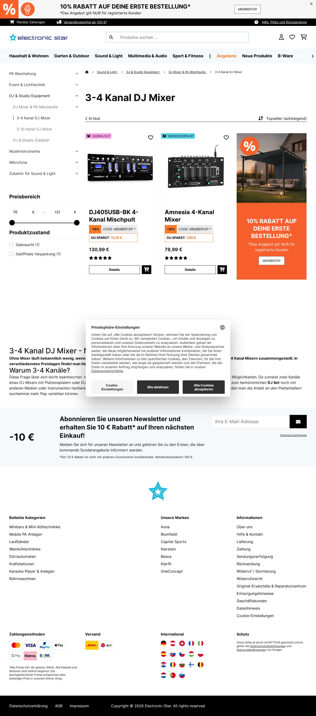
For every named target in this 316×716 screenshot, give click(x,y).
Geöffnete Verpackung (38, 254)
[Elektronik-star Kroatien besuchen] (163, 664)
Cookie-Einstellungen (255, 615)
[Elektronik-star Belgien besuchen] (200, 664)
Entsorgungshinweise (255, 593)
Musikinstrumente (24, 151)
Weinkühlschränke (24, 549)
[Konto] (281, 37)
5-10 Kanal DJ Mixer (34, 129)
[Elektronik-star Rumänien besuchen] (173, 664)
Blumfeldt (169, 534)
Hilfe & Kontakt (250, 534)
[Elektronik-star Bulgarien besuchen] (182, 664)
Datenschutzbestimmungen (268, 646)
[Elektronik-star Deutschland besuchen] (163, 643)
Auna (165, 527)
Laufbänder (19, 541)
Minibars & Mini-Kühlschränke (34, 527)
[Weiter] (312, 56)
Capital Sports (173, 541)
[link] (120, 168)
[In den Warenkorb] (146, 269)
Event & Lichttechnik (27, 84)
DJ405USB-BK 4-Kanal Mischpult (114, 216)
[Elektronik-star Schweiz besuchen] (182, 643)
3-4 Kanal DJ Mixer (33, 118)
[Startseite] (91, 72)
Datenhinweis (248, 608)
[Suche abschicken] (111, 37)
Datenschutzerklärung (28, 706)
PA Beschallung (22, 73)
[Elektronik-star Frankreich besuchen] (191, 643)
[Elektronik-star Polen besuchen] (200, 654)
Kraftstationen (21, 564)
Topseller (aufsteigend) (286, 118)
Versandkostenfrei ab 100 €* (85, 22)
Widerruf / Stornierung (256, 571)
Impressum (79, 706)
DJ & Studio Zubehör (31, 140)
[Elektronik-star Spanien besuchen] (163, 654)
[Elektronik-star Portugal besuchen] (173, 675)
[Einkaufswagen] (304, 37)
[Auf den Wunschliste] (150, 137)
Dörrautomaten (22, 556)
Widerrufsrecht (250, 578)
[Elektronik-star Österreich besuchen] (173, 643)
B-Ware (285, 55)
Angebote (227, 55)
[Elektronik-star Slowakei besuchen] (173, 654)
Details (114, 270)
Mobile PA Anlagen (25, 534)
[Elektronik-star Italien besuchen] (200, 643)
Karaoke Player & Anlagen (31, 571)
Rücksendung (248, 564)
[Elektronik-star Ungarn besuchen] (191, 654)
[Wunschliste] (292, 37)
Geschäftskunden (252, 601)
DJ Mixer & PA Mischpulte (35, 107)
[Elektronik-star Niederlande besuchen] (163, 675)
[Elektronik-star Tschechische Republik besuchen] (182, 654)
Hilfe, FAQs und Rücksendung (284, 22)
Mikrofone (18, 162)
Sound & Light (107, 72)
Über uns (244, 527)
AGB (58, 706)
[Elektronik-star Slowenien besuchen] (182, 675)
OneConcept (172, 571)
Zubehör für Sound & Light (32, 173)
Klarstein (168, 549)
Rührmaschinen (22, 578)
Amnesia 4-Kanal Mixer (189, 216)
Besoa (166, 556)
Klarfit (166, 564)
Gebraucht (28, 245)
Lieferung (245, 541)
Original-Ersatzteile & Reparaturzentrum (271, 586)
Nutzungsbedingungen (251, 649)
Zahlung (244, 549)
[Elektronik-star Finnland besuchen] (191, 664)
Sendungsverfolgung (255, 556)
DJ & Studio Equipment (29, 95)
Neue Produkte (257, 55)
